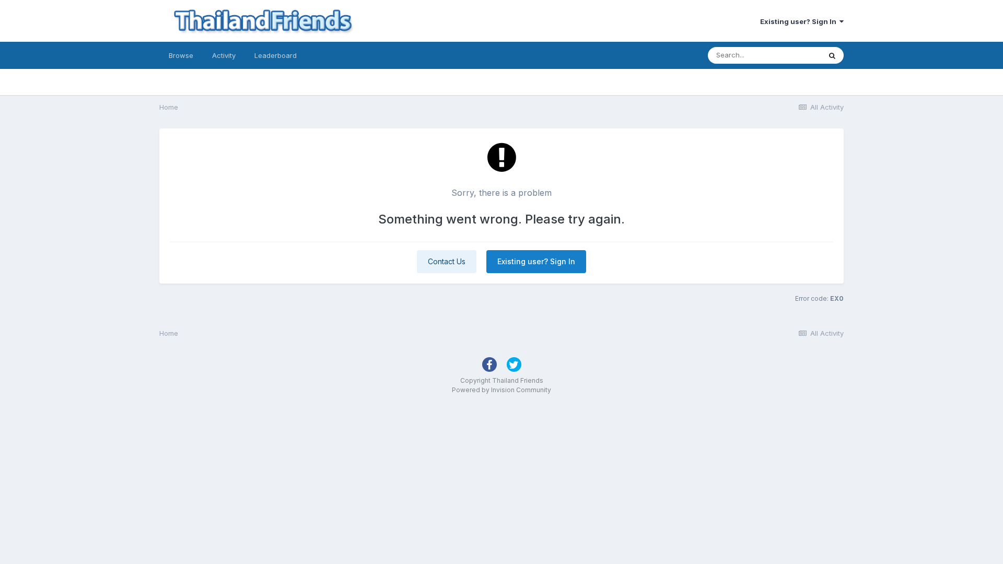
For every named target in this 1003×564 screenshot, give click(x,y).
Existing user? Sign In (799, 21)
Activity (224, 55)
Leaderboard (275, 55)
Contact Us (446, 261)
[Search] (832, 55)
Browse (181, 55)
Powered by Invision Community (501, 390)
